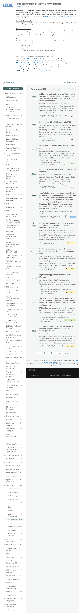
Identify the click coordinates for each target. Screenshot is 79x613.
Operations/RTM (50, 117)
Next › (60, 353)
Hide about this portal (22, 6)
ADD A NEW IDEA (13, 88)
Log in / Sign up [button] (69, 82)
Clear (20, 93)
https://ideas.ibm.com (70, 17)
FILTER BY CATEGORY (12, 93)
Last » (67, 353)
